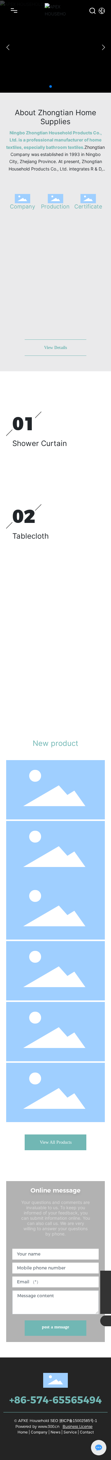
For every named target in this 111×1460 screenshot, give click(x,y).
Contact (87, 1432)
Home (23, 1432)
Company (22, 206)
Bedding (27, 622)
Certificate (88, 206)
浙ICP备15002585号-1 (78, 1421)
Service (70, 1432)
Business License (77, 1426)
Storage (21, 1073)
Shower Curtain (39, 443)
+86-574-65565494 (55, 1400)
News (55, 1432)
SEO (54, 1421)
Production (55, 206)
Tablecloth (30, 536)
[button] (50, 86)
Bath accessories (32, 889)
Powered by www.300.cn (37, 1426)
